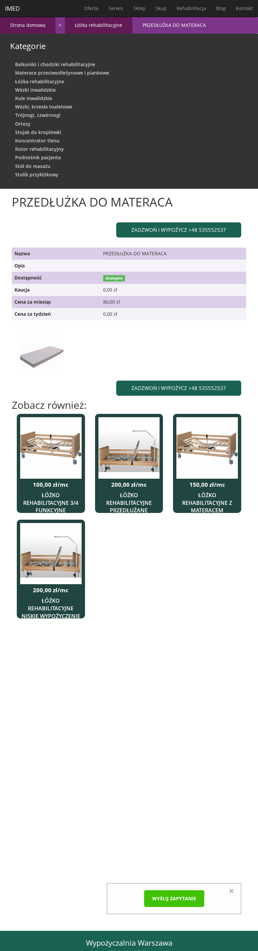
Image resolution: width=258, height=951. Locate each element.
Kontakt (244, 8)
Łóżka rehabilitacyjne (98, 25)
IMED (12, 8)
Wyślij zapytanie (174, 898)
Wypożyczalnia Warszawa (129, 943)
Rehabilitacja (191, 8)
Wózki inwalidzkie (35, 90)
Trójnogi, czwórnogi (37, 115)
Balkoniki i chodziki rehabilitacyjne (55, 64)
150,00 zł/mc (207, 485)
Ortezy (23, 124)
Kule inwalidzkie (33, 98)
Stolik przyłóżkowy (36, 174)
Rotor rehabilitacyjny (39, 149)
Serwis (116, 8)
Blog (221, 8)
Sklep (139, 8)
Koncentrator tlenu (37, 140)
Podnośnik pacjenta (38, 157)
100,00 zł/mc (51, 485)
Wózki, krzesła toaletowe (43, 106)
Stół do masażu (32, 166)
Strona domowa (27, 25)
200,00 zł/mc (129, 485)
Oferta (91, 8)
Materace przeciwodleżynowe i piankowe (62, 73)
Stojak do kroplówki (38, 132)
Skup (161, 8)
